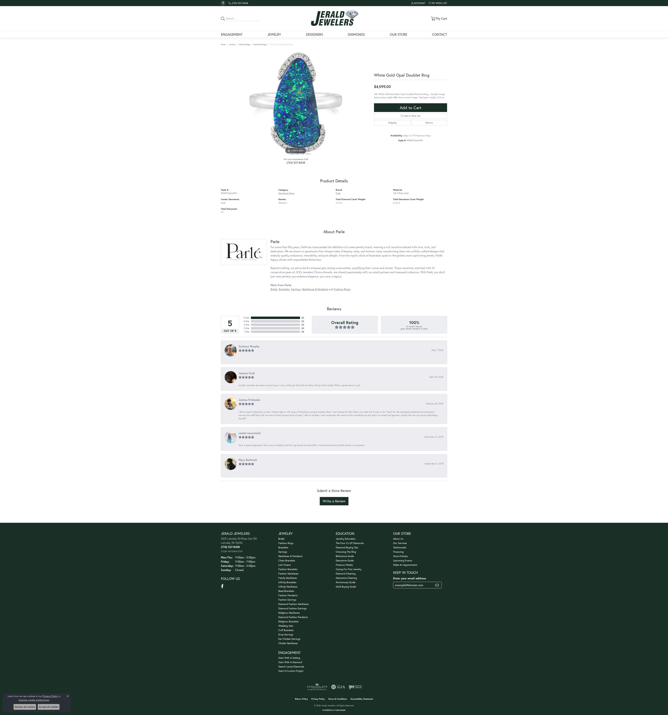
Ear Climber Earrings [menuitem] (289, 638)
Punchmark (340, 710)
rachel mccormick (249, 433)
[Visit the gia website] (338, 687)
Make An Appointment (405, 564)
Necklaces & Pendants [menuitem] (290, 556)
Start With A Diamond (290, 662)
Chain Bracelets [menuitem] (286, 560)
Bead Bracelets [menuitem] (286, 591)
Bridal (274, 289)
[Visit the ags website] (317, 687)
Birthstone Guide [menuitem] (345, 556)
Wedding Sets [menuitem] (285, 625)
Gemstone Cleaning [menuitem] (346, 578)
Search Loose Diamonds (291, 666)
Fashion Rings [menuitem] (285, 543)
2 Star (246, 328)
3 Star (246, 324)
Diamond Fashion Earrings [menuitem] (292, 608)
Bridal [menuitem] (281, 538)
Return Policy (301, 699)
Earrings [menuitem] (282, 551)
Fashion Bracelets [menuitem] (287, 569)
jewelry (232, 44)
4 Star (246, 321)
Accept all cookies (48, 706)
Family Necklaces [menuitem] (287, 578)
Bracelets (284, 289)
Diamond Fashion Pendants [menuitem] (293, 617)
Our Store (398, 34)
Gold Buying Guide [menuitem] (346, 586)
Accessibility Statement (362, 699)
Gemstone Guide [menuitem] (345, 560)
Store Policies (400, 556)
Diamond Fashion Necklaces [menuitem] (293, 604)
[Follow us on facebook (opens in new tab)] (223, 3)
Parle (338, 193)
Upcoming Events (402, 560)
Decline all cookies (25, 706)
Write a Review (334, 501)
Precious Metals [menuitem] (344, 564)
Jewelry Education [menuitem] (346, 538)
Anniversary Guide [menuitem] (345, 582)
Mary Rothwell (247, 460)
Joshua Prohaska (249, 400)
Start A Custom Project (290, 671)
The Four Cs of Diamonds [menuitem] (350, 543)
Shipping (392, 122)
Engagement (231, 34)
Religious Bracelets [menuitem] (288, 621)
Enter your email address (409, 578)
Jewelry (274, 34)
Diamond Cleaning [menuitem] (346, 573)
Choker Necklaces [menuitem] (288, 643)
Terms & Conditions (337, 699)
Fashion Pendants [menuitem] (288, 595)
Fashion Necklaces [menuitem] (288, 573)
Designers (314, 34)
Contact (439, 34)
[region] (296, 102)
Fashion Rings (244, 44)
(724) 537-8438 (296, 162)
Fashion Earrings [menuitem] (287, 599)
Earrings (296, 289)
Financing (398, 551)
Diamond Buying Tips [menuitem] (347, 547)
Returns (429, 122)
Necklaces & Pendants (315, 289)
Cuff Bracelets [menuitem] (286, 630)
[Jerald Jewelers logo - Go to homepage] (334, 18)
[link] (238, 3)
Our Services (400, 543)
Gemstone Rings (260, 44)
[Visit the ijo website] (355, 687)
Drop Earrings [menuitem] (285, 634)
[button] (418, 3)
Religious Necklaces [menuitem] (289, 612)
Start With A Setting (289, 657)
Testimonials (399, 547)
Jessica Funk (246, 373)
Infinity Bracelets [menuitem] (287, 582)
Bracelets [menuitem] (283, 547)
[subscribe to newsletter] (437, 585)
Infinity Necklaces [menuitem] (287, 586)
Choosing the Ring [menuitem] (346, 551)
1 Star (246, 331)
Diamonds (356, 34)
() (302, 317)
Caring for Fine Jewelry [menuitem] (348, 569)
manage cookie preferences (33, 700)
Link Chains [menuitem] (284, 564)
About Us (398, 538)
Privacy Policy (318, 699)
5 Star (246, 317)
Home (223, 44)
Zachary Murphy (248, 346)
